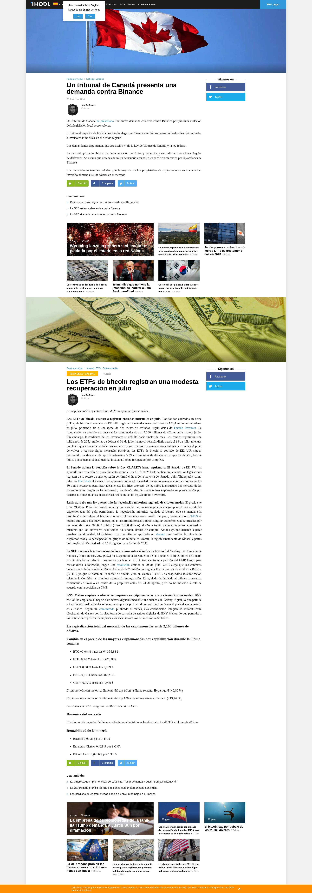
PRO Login (273, 4)
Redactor (85, 108)
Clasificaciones (146, 4)
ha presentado (105, 121)
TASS (194, 516)
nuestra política (83, 890)
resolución (123, 564)
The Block (84, 481)
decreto (160, 534)
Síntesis (90, 368)
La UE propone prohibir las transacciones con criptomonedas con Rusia (113, 787)
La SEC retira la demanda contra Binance (95, 208)
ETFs (98, 368)
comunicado (107, 609)
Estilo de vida (127, 4)
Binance (100, 79)
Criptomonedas (110, 368)
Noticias (90, 79)
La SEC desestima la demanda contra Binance (98, 214)
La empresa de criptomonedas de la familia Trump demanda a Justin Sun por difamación (123, 781)
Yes (90, 16)
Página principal (75, 79)
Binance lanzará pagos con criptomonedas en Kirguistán (104, 202)
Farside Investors (185, 428)
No (78, 16)
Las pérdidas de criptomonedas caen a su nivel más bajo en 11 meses (113, 794)
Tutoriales (111, 4)
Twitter (218, 97)
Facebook (220, 87)
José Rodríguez (88, 105)
